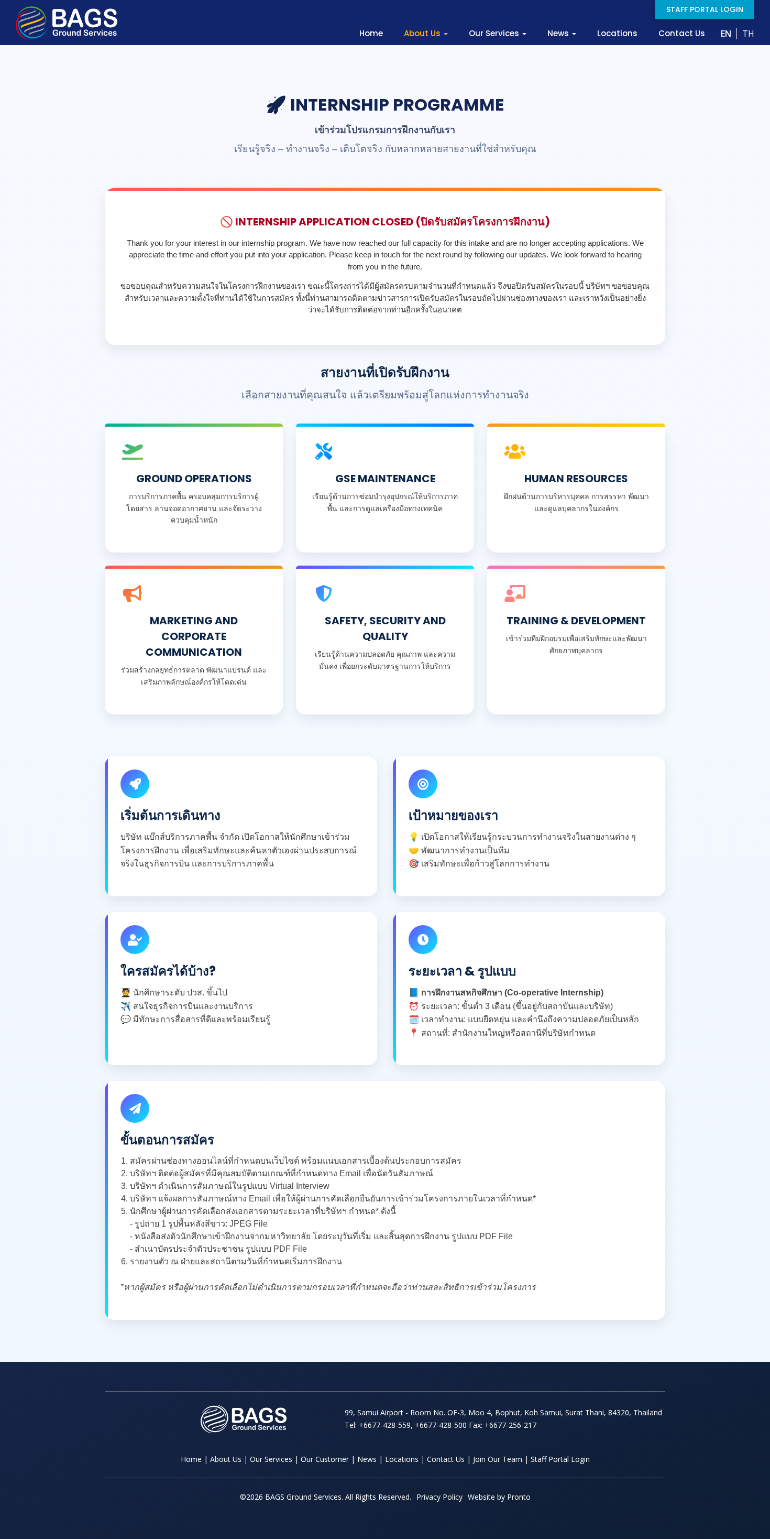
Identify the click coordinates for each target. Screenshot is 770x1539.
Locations (617, 33)
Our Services (495, 33)
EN (726, 33)
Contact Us (681, 33)
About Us (423, 33)
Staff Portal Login (704, 9)
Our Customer (325, 1459)
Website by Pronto (499, 1497)
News (559, 33)
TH (748, 33)
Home (371, 33)
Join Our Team (497, 1459)
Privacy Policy (439, 1497)
